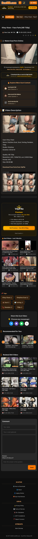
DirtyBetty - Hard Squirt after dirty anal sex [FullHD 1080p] (11, 347)
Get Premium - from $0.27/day (19, 228)
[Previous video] (3, 342)
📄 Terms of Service (19, 509)
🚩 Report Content (19, 519)
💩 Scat (5, 302)
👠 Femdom (6, 307)
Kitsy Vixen (6, 297)
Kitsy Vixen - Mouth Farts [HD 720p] (27, 409)
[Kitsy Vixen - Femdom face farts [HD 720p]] (28, 362)
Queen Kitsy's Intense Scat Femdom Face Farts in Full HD (9, 369)
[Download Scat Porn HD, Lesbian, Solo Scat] (9, 3)
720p (18, 307)
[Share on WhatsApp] (22, 324)
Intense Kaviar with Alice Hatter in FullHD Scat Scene (10, 252)
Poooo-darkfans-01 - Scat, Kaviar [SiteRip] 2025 (26, 252)
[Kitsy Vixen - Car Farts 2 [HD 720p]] (10, 382)
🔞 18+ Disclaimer (19, 512)
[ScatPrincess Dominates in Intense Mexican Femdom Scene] (27, 277)
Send (31, 467)
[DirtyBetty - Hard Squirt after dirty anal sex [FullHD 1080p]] (12, 339)
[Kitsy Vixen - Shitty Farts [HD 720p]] (10, 402)
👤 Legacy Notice (19, 493)
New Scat (20, 17)
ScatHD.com (9, 17)
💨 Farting (17, 302)
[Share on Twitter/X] (27, 324)
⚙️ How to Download (19, 486)
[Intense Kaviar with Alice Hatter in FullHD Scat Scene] (10, 245)
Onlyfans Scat (21, 297)
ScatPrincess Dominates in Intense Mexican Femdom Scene (26, 283)
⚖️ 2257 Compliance (19, 516)
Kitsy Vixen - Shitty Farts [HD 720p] (9, 409)
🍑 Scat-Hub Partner (19, 496)
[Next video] (34, 342)
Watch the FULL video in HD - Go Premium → (19, 69)
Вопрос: (4, 456)
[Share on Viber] (16, 324)
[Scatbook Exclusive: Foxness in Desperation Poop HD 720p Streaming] (27, 261)
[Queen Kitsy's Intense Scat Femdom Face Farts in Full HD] (10, 362)
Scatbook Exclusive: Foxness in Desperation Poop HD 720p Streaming (27, 267)
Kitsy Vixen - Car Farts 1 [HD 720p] (27, 389)
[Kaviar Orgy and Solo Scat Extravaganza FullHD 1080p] (10, 261)
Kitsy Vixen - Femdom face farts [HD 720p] (28, 369)
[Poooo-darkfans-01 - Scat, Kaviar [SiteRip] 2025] (27, 245)
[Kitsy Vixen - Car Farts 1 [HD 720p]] (28, 382)
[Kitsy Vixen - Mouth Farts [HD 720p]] (28, 402)
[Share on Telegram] (11, 324)
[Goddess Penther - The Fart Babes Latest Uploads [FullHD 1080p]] (10, 277)
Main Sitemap (19, 528)
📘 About (19, 489)
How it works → (19, 233)
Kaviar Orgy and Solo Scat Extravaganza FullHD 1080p (9, 267)
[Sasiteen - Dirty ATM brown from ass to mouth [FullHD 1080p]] (29, 339)
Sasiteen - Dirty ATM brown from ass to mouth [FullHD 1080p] (28, 347)
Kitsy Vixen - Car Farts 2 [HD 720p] (8, 389)
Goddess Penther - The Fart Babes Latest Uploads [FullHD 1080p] (9, 283)
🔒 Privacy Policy (19, 505)
